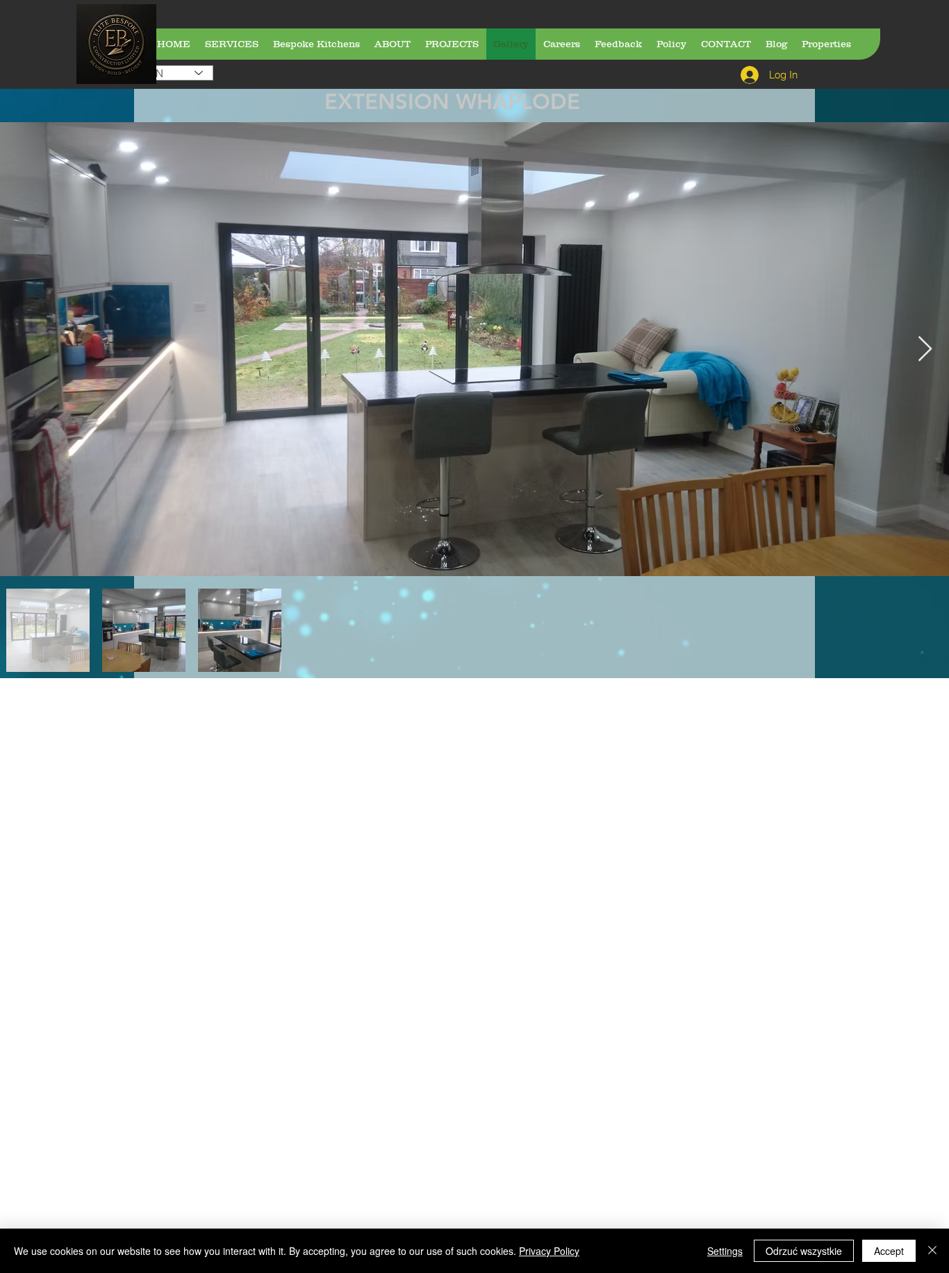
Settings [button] (725, 1251)
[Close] (932, 1251)
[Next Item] (925, 349)
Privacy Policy (549, 1251)
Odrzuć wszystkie (804, 1251)
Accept (889, 1251)
